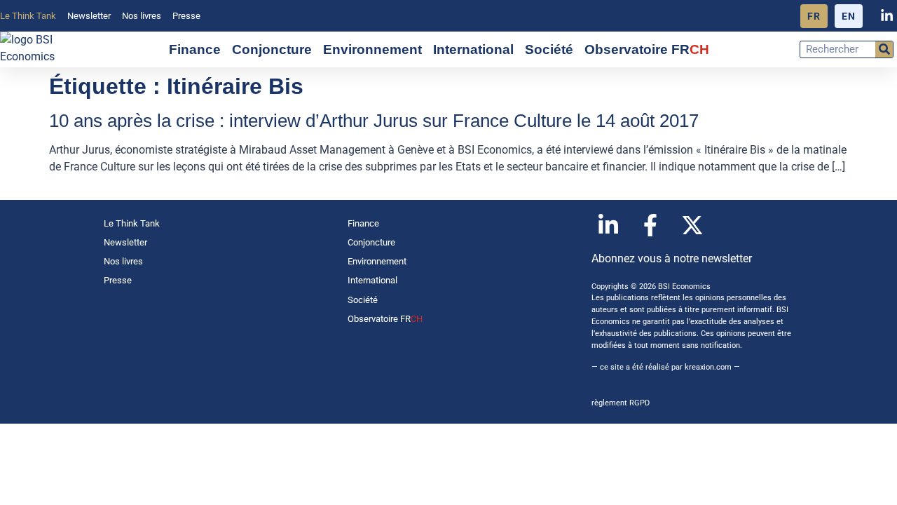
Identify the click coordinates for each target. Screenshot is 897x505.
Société (549, 49)
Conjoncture (272, 49)
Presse (186, 16)
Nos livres (141, 16)
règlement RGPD (620, 403)
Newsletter (89, 16)
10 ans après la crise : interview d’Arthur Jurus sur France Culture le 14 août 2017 (374, 120)
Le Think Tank (28, 16)
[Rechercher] (884, 49)
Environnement (372, 49)
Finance (195, 49)
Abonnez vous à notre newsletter (671, 258)
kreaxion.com (708, 367)
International (473, 49)
